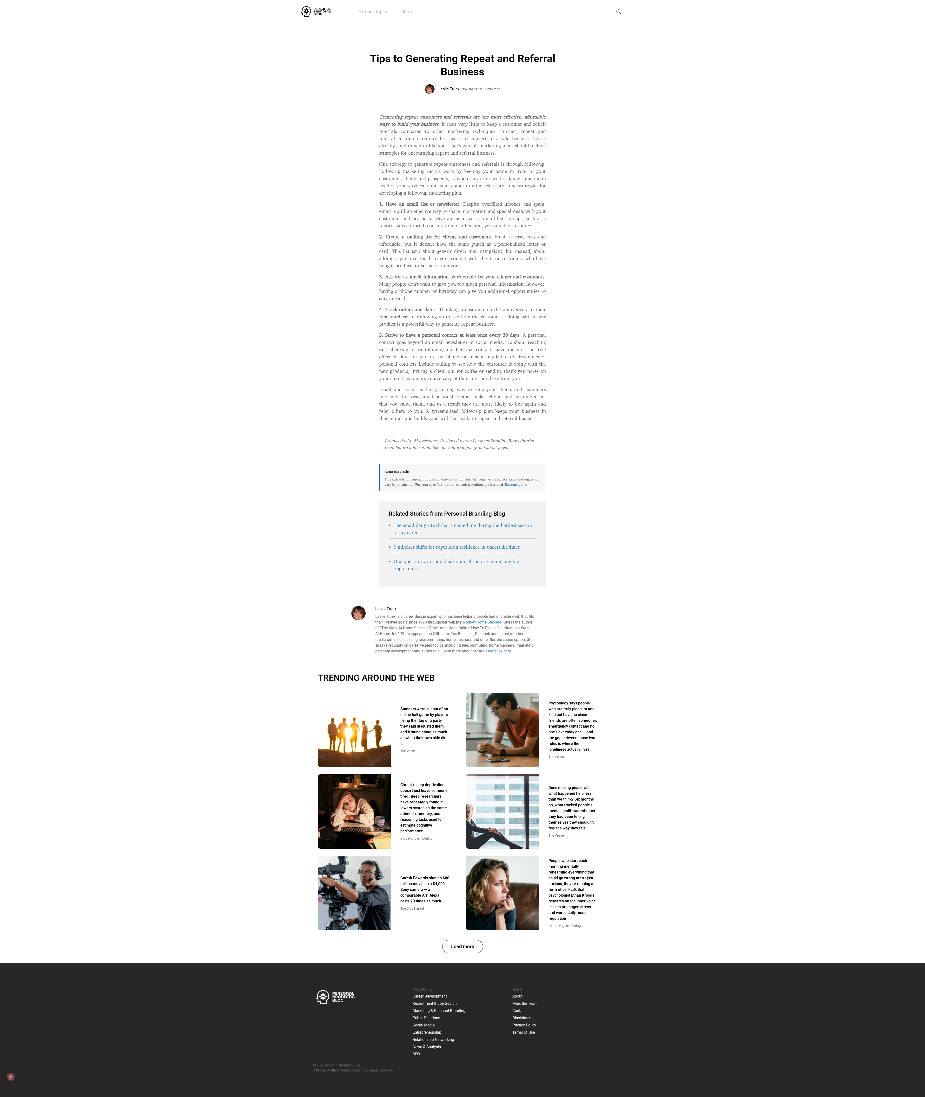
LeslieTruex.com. (497, 651)
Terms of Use (523, 1032)
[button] (462, 946)
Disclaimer (521, 1018)
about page (496, 447)
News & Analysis (427, 1046)
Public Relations (426, 1018)
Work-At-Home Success (482, 622)
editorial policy (462, 447)
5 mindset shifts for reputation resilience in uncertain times (457, 547)
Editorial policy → (518, 484)
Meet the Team (525, 1003)
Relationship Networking (433, 1039)
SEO (416, 1054)
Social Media (424, 1025)
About (407, 11)
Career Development (430, 996)
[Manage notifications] (10, 1077)
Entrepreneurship (427, 1032)
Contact (519, 1010)
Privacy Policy (524, 1025)
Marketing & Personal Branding (439, 1010)
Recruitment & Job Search (435, 1003)
